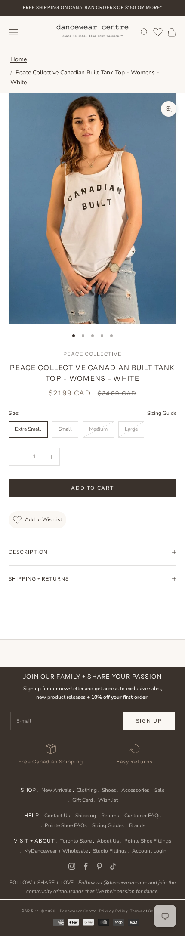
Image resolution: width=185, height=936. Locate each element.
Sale (159, 790)
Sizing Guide (161, 413)
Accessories (135, 790)
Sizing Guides (108, 825)
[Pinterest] (99, 866)
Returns (110, 815)
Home (18, 59)
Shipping (85, 815)
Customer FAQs (142, 815)
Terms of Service (146, 911)
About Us (108, 840)
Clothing (87, 790)
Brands (137, 825)
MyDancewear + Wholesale (56, 850)
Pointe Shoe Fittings (147, 840)
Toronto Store (76, 840)
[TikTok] (113, 866)
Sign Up (149, 720)
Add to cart (92, 488)
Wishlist (108, 800)
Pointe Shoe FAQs (66, 825)
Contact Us (57, 815)
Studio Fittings (110, 850)
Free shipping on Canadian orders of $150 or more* (92, 7)
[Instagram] (72, 866)
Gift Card (82, 800)
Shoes (109, 790)
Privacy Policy (113, 911)
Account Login (149, 850)
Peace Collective (92, 354)
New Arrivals (56, 790)
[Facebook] (85, 866)
